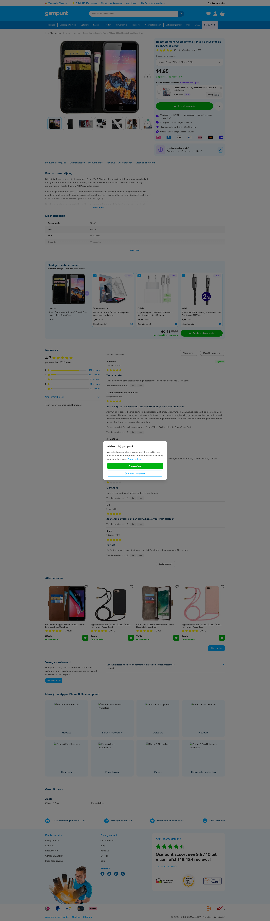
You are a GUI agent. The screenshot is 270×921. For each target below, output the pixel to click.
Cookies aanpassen (136, 473)
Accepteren (136, 466)
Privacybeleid (134, 459)
